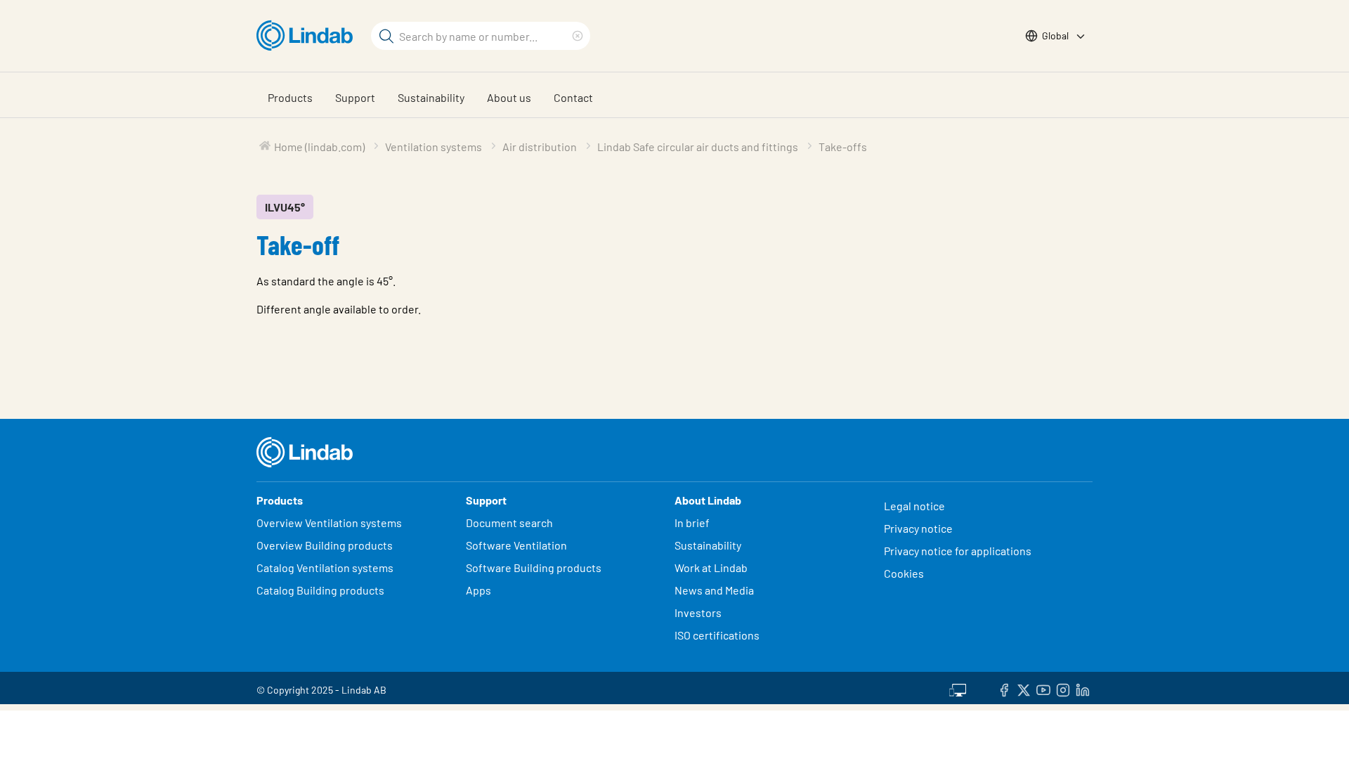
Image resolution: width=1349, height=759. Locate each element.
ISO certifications (717, 635)
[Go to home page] (308, 36)
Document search (509, 522)
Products (290, 97)
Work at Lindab (711, 567)
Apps (478, 590)
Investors (698, 612)
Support (355, 97)
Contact (573, 97)
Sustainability (431, 97)
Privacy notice (918, 528)
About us (509, 97)
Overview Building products (324, 545)
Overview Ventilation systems (329, 522)
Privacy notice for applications (957, 550)
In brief (693, 522)
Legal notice (914, 505)
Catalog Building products (320, 590)
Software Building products (533, 567)
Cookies (904, 573)
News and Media (714, 590)
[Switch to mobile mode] (957, 688)
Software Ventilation (516, 545)
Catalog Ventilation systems (324, 567)
